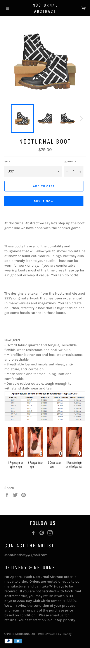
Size (7, 161)
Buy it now (44, 201)
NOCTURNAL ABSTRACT (45, 8)
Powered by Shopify (58, 634)
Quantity (70, 161)
